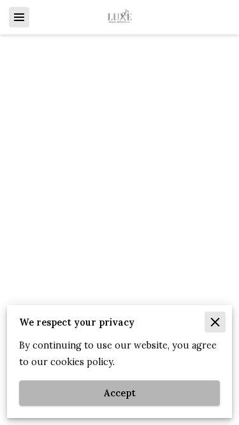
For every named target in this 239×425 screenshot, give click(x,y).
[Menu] (19, 17)
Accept (120, 393)
